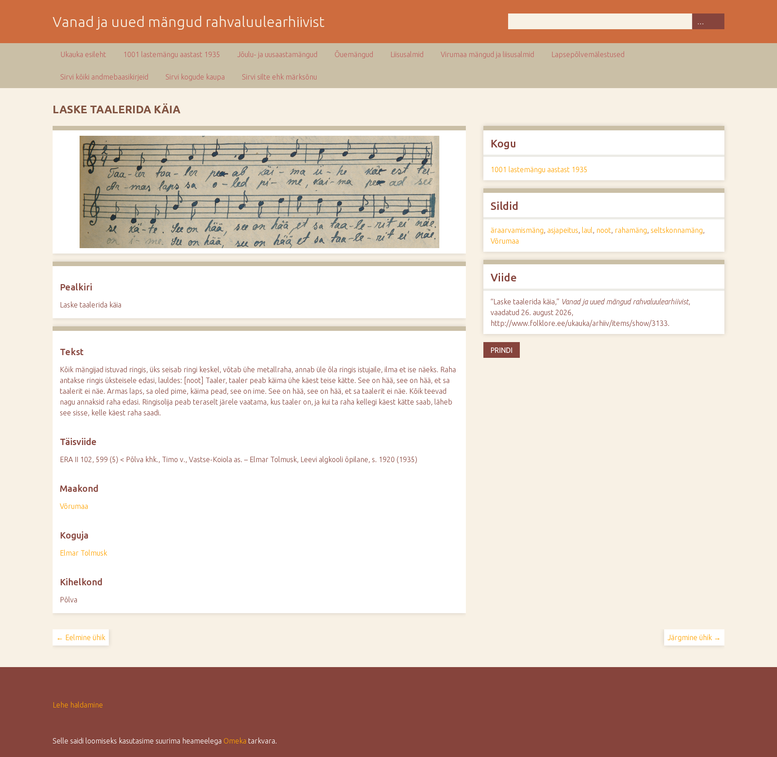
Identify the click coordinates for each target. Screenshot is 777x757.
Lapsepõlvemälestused (588, 54)
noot (603, 230)
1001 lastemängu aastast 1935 (171, 54)
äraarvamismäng (517, 230)
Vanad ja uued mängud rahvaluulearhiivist (189, 21)
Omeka (234, 741)
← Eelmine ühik (80, 637)
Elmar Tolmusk (83, 553)
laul (587, 230)
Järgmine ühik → (694, 637)
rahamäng (631, 230)
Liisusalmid (407, 54)
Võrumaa (74, 506)
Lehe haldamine (78, 705)
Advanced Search (700, 21)
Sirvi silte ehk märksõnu (279, 77)
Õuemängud (354, 54)
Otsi (716, 21)
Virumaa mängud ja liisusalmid (487, 54)
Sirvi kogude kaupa (195, 77)
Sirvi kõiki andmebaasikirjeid (104, 77)
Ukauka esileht (83, 54)
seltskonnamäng (677, 230)
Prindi (502, 350)
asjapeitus (562, 230)
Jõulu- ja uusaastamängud (277, 54)
